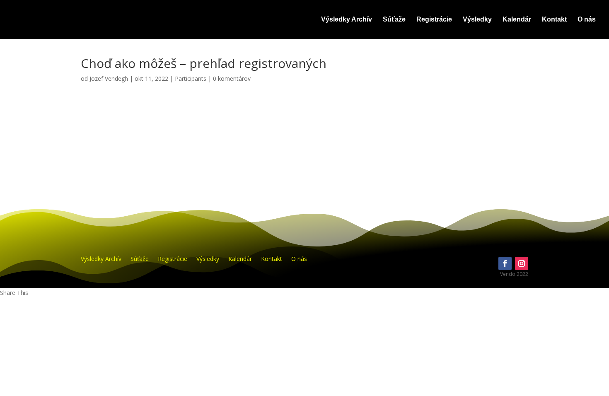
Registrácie (434, 20)
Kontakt (554, 20)
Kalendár (517, 20)
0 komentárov (232, 78)
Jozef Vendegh (108, 78)
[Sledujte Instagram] (521, 263)
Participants (190, 78)
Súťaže (394, 20)
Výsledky (477, 20)
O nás (587, 20)
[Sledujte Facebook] (505, 263)
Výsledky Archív (346, 20)
